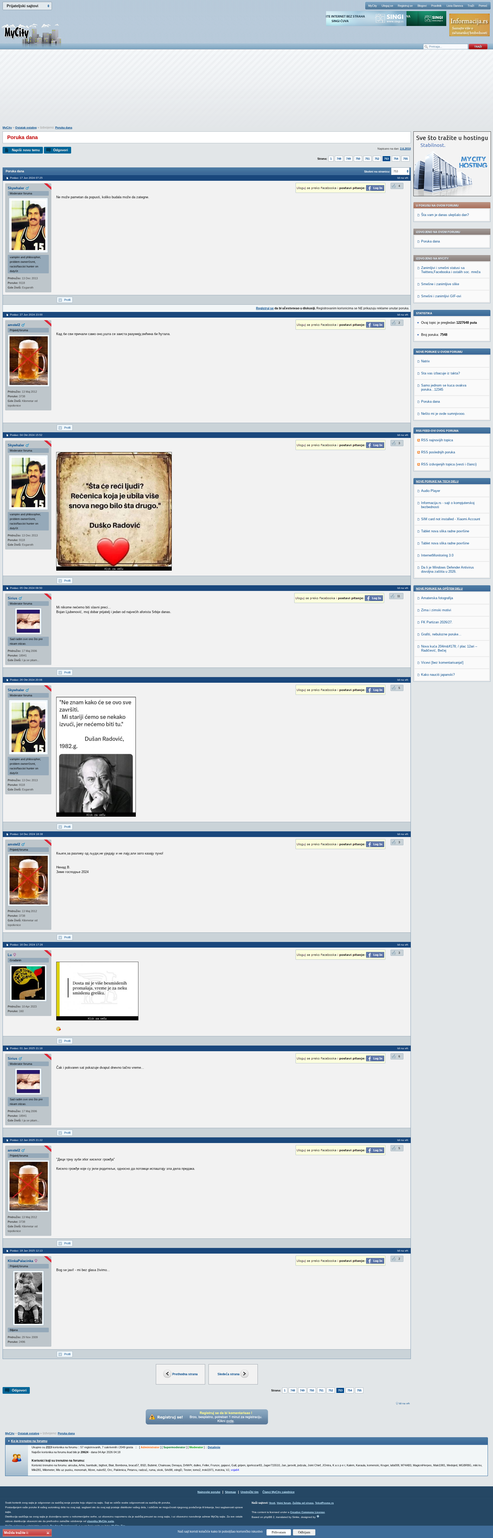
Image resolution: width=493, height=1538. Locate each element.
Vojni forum (284, 1502)
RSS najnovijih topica (437, 440)
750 (358, 158)
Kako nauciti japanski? (438, 675)
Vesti (272, 1502)
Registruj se (405, 5)
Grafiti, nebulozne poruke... (441, 634)
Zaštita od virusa (303, 1502)
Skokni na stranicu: (377, 171)
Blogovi (422, 5)
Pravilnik (436, 5)
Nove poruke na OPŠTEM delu (439, 588)
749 (348, 158)
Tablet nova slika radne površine (445, 531)
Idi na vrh (404, 1403)
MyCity (372, 5)
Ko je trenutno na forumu (29, 1441)
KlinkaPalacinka (20, 1261)
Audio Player (430, 491)
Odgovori (60, 150)
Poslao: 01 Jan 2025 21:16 (26, 1048)
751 (367, 158)
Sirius (12, 598)
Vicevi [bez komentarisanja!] (442, 662)
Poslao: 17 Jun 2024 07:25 (26, 177)
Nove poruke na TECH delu (437, 481)
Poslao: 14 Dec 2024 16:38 (26, 834)
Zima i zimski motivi (436, 610)
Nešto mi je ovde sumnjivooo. (443, 414)
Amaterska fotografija (437, 598)
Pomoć (483, 5)
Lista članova (455, 5)
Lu (10, 955)
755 (405, 158)
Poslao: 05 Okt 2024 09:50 (26, 588)
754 (396, 158)
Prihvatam (279, 1532)
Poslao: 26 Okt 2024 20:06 (26, 679)
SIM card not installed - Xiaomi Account (450, 519)
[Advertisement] (246, 90)
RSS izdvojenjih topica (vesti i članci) (449, 464)
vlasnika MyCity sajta (100, 1521)
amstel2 (14, 325)
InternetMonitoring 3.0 (437, 555)
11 (398, 596)
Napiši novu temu (26, 150)
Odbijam (304, 1532)
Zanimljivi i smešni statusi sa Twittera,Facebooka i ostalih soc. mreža (450, 270)
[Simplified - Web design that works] (317, 1516)
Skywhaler (16, 188)
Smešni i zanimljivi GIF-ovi (441, 296)
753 (386, 158)
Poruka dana (63, 127)
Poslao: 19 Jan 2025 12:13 (26, 1250)
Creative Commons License (307, 1512)
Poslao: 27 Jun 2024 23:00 (26, 314)
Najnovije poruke (208, 1492)
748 (339, 158)
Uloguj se (387, 5)
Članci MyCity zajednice (278, 1492)
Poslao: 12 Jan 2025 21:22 (26, 1140)
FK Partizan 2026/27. (437, 622)
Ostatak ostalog (26, 127)
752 (377, 158)
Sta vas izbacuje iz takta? (440, 373)
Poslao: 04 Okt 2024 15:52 (26, 435)
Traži (471, 5)
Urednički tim (250, 1492)
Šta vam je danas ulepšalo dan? (445, 215)
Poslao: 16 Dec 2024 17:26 (26, 944)
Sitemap (230, 1492)
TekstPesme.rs (324, 1502)
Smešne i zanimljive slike (440, 284)
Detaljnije (214, 1447)
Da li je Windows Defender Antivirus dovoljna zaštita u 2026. (447, 569)
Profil (67, 299)
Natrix (425, 361)
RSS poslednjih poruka (438, 452)
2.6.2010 (405, 148)
